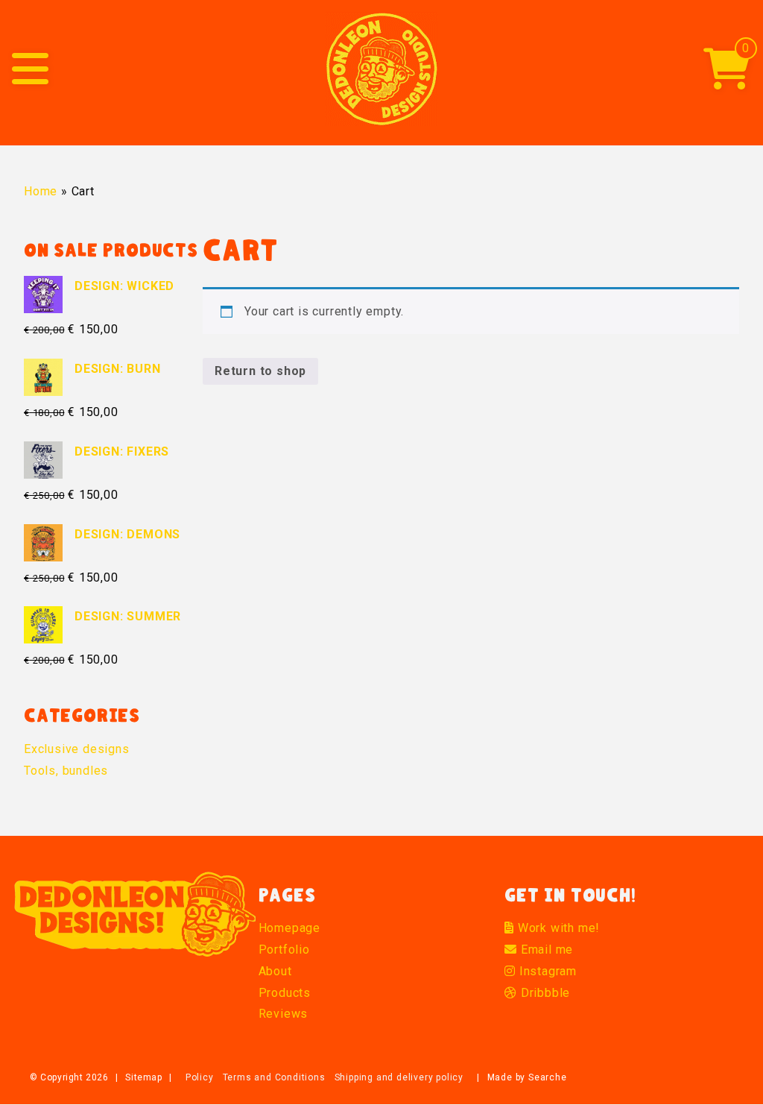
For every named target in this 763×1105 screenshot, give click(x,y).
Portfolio (284, 949)
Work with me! (557, 928)
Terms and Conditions (274, 1077)
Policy (200, 1077)
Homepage (289, 928)
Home (40, 191)
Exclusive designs (77, 749)
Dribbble (543, 993)
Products (285, 993)
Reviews (283, 1014)
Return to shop (260, 371)
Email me (545, 949)
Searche (547, 1077)
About (275, 971)
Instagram (546, 971)
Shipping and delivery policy (399, 1077)
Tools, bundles (66, 771)
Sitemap (143, 1077)
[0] (727, 80)
